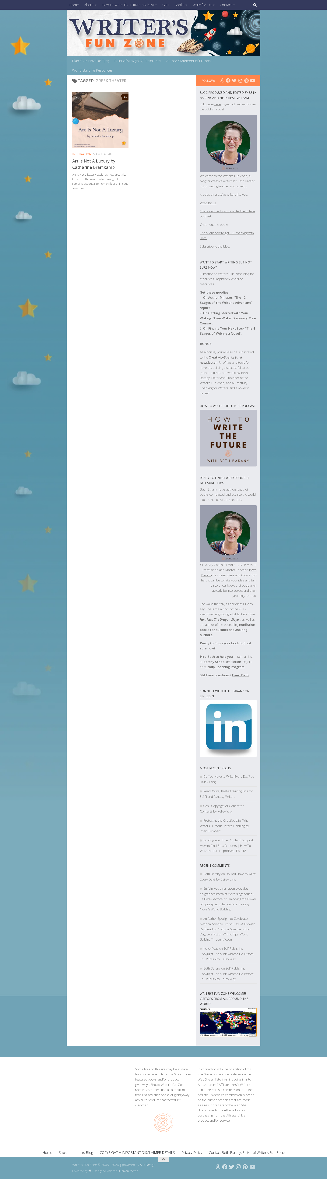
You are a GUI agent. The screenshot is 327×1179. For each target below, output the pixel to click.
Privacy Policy (192, 1152)
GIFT (165, 4)
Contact (226, 4)
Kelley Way (210, 948)
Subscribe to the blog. (215, 246)
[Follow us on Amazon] (222, 80)
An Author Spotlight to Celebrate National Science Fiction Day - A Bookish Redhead (227, 923)
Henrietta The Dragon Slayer (220, 619)
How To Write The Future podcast (128, 4)
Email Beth (240, 675)
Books (179, 4)
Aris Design (147, 1165)
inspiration (82, 154)
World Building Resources (92, 70)
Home (74, 4)
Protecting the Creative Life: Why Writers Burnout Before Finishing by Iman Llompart (224, 825)
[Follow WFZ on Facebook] (228, 80)
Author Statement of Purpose (189, 61)
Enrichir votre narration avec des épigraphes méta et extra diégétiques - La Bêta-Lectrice (227, 893)
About (88, 4)
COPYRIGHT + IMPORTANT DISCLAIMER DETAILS (137, 1152)
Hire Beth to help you (216, 656)
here (217, 104)
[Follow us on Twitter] (234, 80)
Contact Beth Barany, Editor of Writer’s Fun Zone (247, 1152)
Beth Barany (211, 874)
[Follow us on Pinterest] (246, 80)
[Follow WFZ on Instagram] (240, 80)
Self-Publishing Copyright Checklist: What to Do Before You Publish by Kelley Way (227, 953)
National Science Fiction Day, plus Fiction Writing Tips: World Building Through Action (225, 934)
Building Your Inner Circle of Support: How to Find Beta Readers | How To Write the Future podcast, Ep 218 (227, 845)
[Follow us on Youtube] (252, 80)
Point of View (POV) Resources (137, 61)
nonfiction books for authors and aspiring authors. (227, 629)
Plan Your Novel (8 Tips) (90, 61)
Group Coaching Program (224, 667)
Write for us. (208, 203)
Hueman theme (128, 1171)
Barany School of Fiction (222, 661)
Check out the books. (214, 224)
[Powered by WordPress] (90, 1171)
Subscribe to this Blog (76, 1152)
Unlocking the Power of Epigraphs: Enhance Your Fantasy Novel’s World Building (228, 904)
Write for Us (202, 4)
